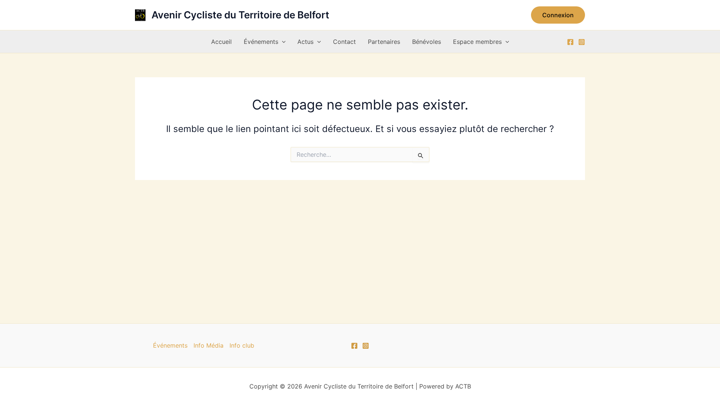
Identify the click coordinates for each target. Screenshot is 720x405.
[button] (558, 15)
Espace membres (477, 41)
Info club (242, 345)
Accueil (221, 41)
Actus (305, 41)
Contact (344, 41)
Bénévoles (426, 41)
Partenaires (384, 41)
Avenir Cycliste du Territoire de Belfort (240, 15)
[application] (282, 41)
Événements (261, 41)
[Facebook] (570, 42)
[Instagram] (581, 42)
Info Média (209, 345)
